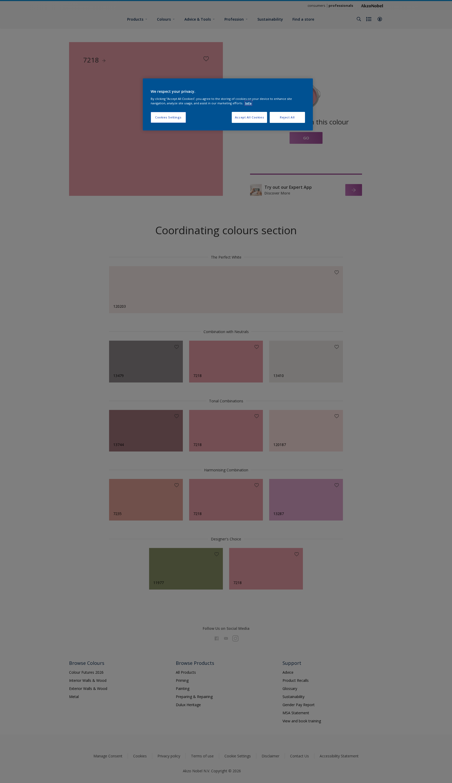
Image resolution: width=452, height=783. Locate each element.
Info (248, 103)
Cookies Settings (168, 117)
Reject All (287, 117)
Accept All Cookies (249, 117)
